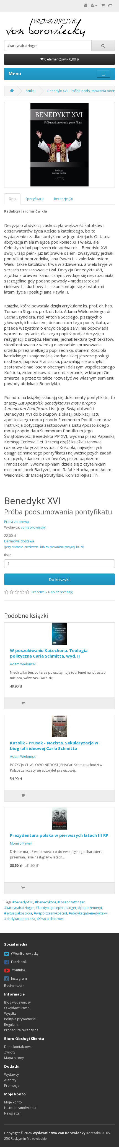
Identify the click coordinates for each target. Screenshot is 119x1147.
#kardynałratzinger (19, 907)
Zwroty (9, 1052)
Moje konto (13, 1102)
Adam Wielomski (23, 664)
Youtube (18, 970)
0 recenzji (37, 592)
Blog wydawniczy (17, 1002)
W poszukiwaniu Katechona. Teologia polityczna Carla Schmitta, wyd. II (48, 653)
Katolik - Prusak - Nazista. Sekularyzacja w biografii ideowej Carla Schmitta (54, 745)
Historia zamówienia (20, 1107)
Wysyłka (10, 1013)
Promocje (11, 1085)
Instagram (19, 978)
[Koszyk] (103, 5)
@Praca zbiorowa (50, 918)
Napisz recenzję (60, 592)
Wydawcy (11, 1074)
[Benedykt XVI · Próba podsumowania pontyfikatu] (59, 145)
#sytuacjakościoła (18, 913)
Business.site (14, 985)
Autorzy (10, 1080)
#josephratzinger (71, 902)
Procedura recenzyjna (21, 1030)
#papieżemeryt (90, 907)
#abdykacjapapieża (19, 918)
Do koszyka (60, 579)
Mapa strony (14, 1057)
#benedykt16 (22, 902)
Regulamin (12, 1024)
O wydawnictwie (16, 1007)
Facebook (19, 961)
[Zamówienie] (110, 5)
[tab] (12, 198)
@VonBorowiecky (24, 953)
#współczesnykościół (50, 913)
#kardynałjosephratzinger (56, 907)
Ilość (7, 555)
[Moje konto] (94, 5)
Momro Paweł (21, 843)
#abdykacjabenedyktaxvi (88, 913)
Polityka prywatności (20, 1019)
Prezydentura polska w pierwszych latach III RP (59, 835)
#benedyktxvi (45, 902)
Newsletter (12, 1113)
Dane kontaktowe (18, 1046)
